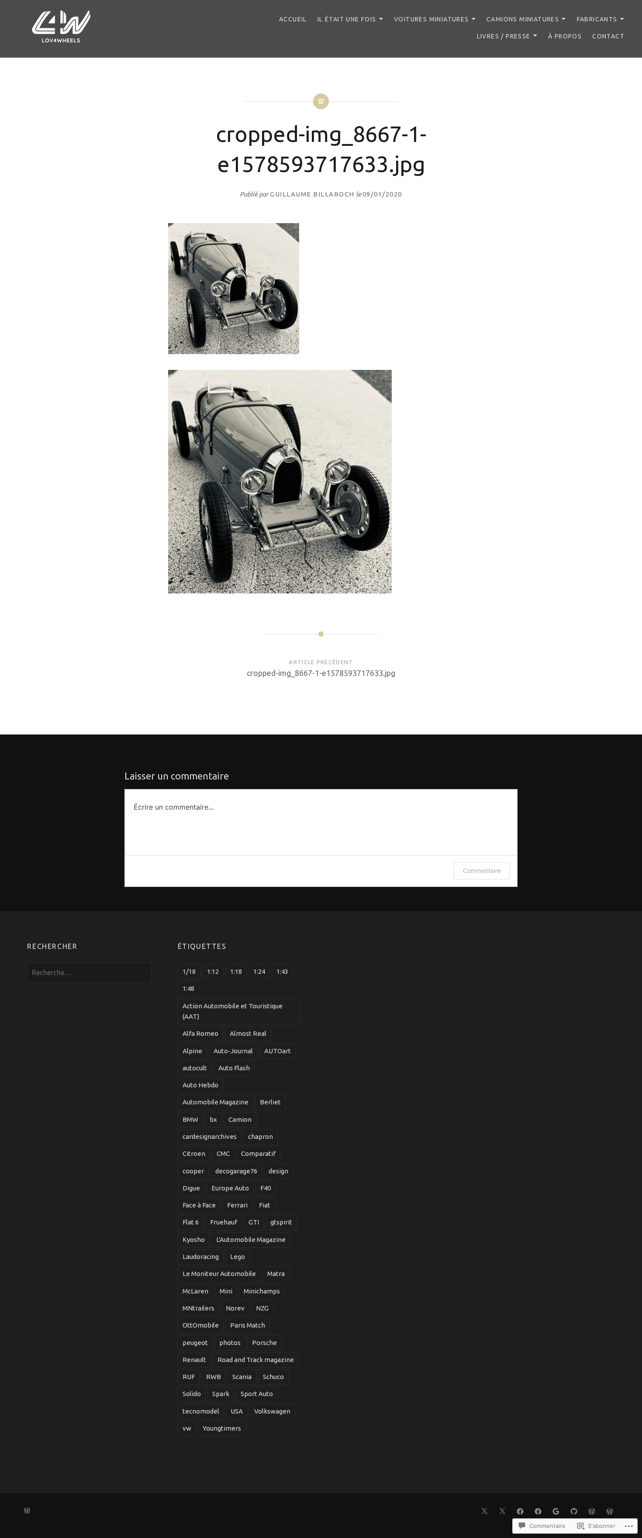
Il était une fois (347, 19)
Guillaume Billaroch (312, 194)
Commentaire (482, 870)
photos (230, 1342)
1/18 (189, 971)
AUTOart (277, 1051)
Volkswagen (272, 1411)
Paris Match (247, 1325)
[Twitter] (484, 1510)
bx (213, 1119)
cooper (193, 1171)
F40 (265, 1188)
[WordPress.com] (591, 1510)
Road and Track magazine (255, 1359)
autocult (195, 1068)
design (278, 1171)
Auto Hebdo (200, 1085)
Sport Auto (257, 1393)
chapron (260, 1136)
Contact (608, 36)
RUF (189, 1376)
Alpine (192, 1051)
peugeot (195, 1342)
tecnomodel (201, 1411)
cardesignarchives (210, 1136)
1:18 (236, 971)
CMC (223, 1153)
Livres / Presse (504, 36)
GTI (254, 1222)
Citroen (194, 1153)
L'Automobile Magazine (251, 1239)
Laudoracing (201, 1256)
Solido (192, 1393)
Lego (237, 1256)
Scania (242, 1376)
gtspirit (281, 1222)
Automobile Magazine (216, 1102)
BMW (190, 1119)
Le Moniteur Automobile (219, 1273)
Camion (240, 1119)
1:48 (188, 988)
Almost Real (248, 1033)
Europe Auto (230, 1188)
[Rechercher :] (89, 972)
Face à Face (199, 1205)
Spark (220, 1393)
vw (187, 1428)
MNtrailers (198, 1308)
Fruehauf (223, 1222)
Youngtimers (222, 1428)
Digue (191, 1188)
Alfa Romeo (200, 1033)
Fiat (264, 1205)
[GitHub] (574, 1510)
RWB (213, 1376)
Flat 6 (191, 1222)
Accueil (293, 19)
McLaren (195, 1291)
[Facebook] (520, 1510)
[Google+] (556, 1510)
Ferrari (237, 1205)
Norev (235, 1308)
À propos (565, 36)
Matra (276, 1273)
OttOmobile (201, 1325)
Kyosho (194, 1239)
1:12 (213, 971)
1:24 (259, 971)
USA (237, 1411)
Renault (194, 1359)
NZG (262, 1308)
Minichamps (262, 1291)
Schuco (273, 1376)
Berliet (270, 1102)
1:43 (282, 971)
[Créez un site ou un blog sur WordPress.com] (27, 1510)
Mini (226, 1291)
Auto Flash (234, 1068)
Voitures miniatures (431, 19)
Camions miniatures (523, 19)
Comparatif (258, 1153)
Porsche (264, 1342)
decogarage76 (236, 1171)
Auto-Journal (233, 1051)
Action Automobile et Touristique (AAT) (233, 1011)
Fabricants (597, 19)
